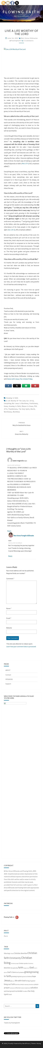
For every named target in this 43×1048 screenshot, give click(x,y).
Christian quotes (23, 963)
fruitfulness (33, 403)
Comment (10, 579)
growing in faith (12, 398)
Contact (8, 675)
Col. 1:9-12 (11, 230)
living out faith (9, 984)
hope (34, 976)
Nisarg (39, 1043)
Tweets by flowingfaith (12, 1023)
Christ (12, 953)
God (32, 967)
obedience (31, 984)
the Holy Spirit (24, 409)
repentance (27, 988)
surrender (19, 991)
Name (8, 608)
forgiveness (26, 968)
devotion (7, 968)
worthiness (8, 412)
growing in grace (16, 976)
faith (20, 967)
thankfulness (13, 409)
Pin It (6, 936)
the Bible (25, 991)
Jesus (7, 980)
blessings (7, 953)
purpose (12, 988)
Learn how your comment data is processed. (21, 647)
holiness (29, 976)
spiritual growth (9, 991)
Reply (9, 531)
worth (32, 409)
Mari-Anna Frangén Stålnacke (24, 536)
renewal (23, 988)
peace (36, 984)
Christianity (15, 957)
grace (6, 406)
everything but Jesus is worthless (16, 403)
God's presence (20, 972)
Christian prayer (14, 963)
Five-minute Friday (26, 379)
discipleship (14, 968)
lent (13, 981)
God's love (11, 972)
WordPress (26, 1043)
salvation (34, 987)
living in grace (30, 981)
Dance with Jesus (13, 379)
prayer (7, 987)
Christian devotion (20, 953)
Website (9, 628)
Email (8, 618)
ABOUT (8, 670)
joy (11, 981)
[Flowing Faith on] (11, 920)
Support (8, 684)
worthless (16, 412)
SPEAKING (9, 679)
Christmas (30, 963)
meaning (26, 984)
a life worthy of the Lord (15, 401)
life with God (20, 980)
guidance (24, 976)
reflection (18, 988)
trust (10, 994)
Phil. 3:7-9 (25, 164)
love (16, 984)
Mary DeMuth (21, 984)
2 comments (29, 40)
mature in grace (27, 406)
